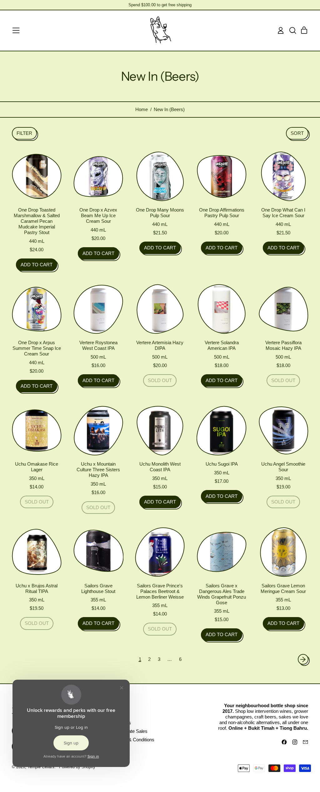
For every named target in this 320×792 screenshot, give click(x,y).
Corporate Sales (131, 731)
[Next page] (303, 659)
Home (141, 109)
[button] (292, 30)
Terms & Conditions (134, 739)
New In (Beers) (169, 109)
